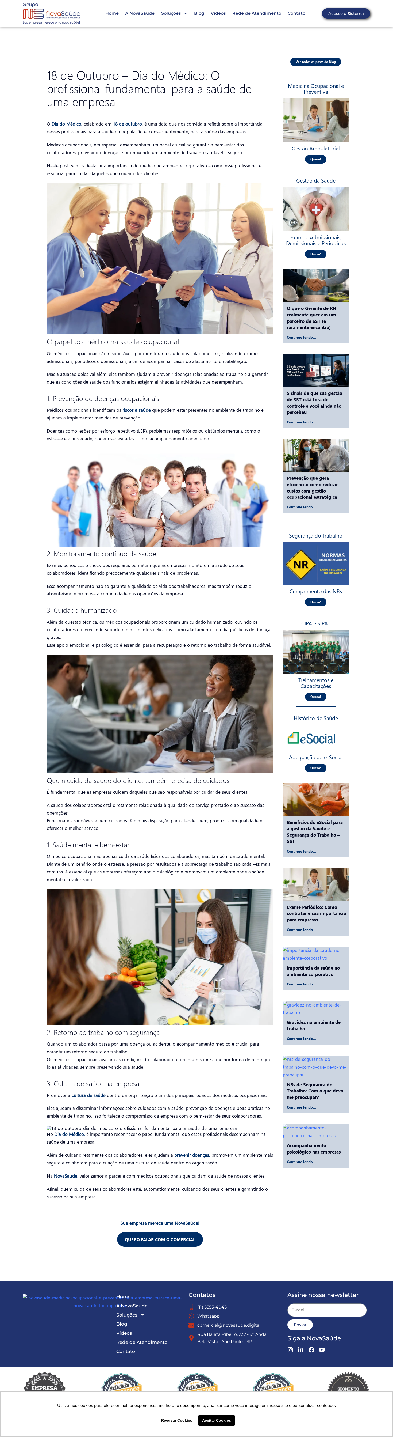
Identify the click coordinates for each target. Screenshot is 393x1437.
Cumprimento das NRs (316, 591)
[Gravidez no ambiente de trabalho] (316, 1009)
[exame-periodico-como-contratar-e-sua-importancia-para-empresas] (316, 100)
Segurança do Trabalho (315, 535)
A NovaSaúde (140, 13)
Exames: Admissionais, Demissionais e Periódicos (316, 240)
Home (112, 13)
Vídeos (218, 13)
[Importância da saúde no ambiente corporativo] (316, 954)
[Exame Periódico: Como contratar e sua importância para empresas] (316, 884)
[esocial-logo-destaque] (311, 727)
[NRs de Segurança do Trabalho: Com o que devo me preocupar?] (316, 1067)
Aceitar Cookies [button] (216, 1420)
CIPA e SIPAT (315, 623)
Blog (199, 13)
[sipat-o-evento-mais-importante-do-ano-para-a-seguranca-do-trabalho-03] (316, 632)
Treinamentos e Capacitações (315, 682)
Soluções (171, 13)
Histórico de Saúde (316, 717)
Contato (296, 13)
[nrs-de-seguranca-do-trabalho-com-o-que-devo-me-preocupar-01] (316, 544)
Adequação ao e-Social (316, 757)
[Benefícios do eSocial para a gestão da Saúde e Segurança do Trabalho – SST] (316, 799)
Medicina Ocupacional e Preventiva (316, 88)
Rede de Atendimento (256, 13)
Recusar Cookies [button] (176, 1420)
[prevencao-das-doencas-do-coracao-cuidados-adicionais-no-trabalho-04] (316, 189)
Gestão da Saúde (316, 180)
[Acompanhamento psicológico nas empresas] (316, 1132)
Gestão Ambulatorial (316, 148)
